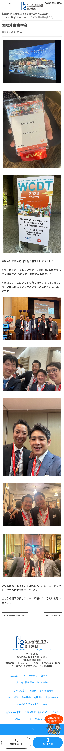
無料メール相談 (13, 712)
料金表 (33, 690)
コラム (17, 719)
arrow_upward (32, 729)
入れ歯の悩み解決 (25, 682)
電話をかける (16, 742)
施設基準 (38, 697)
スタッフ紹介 (12, 697)
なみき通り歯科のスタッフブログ (19, 17)
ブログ (54, 712)
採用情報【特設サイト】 (36, 712)
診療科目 (33, 675)
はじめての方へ (19, 690)
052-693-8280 (53, 3)
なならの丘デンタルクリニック (32, 704)
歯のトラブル (47, 675)
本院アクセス (52, 697)
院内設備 (26, 697)
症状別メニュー (18, 675)
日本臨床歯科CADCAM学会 (15, 616)
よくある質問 (46, 690)
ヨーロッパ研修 (53, 616)
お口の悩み (42, 682)
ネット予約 (48, 741)
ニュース (27, 719)
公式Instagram (43, 719)
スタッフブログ (32, 642)
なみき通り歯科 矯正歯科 (32, 6)
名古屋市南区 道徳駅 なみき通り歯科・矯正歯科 (25, 13)
